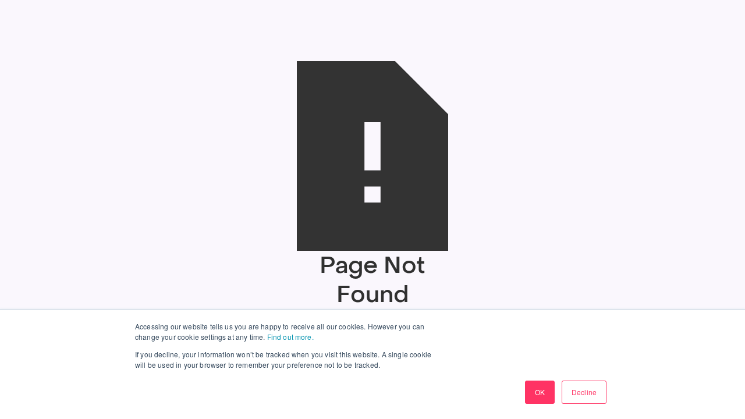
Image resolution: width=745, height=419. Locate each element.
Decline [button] (584, 392)
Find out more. (290, 337)
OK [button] (540, 392)
